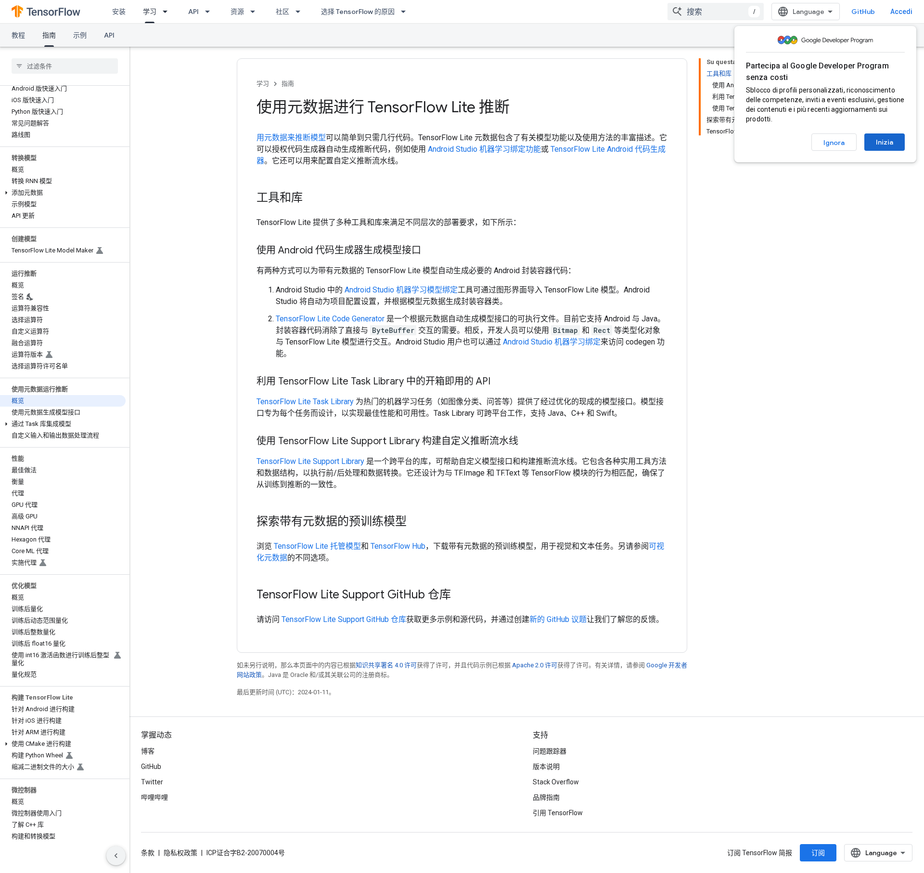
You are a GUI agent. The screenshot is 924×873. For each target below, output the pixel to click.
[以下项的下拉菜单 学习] (168, 11)
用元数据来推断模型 (291, 137)
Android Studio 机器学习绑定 (552, 341)
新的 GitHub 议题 (558, 619)
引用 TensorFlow (558, 813)
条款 (147, 853)
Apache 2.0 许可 (534, 665)
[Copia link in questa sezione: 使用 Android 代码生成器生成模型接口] (430, 251)
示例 (80, 35)
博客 (147, 751)
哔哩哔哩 (154, 797)
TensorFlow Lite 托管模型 (317, 546)
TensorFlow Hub (398, 546)
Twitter (152, 782)
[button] (63, 192)
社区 (282, 11)
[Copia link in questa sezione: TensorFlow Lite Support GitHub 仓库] (460, 595)
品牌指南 (546, 797)
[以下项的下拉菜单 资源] (255, 11)
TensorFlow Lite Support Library (310, 461)
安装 (119, 11)
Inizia (884, 142)
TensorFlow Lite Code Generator (330, 318)
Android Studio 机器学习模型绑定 (401, 289)
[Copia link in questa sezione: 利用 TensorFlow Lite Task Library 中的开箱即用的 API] (500, 382)
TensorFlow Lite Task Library (305, 401)
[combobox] (715, 11)
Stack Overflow (556, 782)
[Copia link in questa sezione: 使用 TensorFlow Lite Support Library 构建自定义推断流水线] (528, 442)
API (193, 11)
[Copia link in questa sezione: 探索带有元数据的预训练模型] (416, 522)
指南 (49, 35)
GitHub (863, 11)
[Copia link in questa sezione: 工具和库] (312, 198)
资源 (237, 11)
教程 (18, 35)
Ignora (834, 142)
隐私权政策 (180, 853)
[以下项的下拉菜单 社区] (300, 11)
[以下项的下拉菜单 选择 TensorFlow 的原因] (406, 11)
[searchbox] (65, 66)
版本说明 (546, 766)
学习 (149, 11)
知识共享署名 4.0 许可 (386, 665)
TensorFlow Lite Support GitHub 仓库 (344, 619)
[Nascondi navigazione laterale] (116, 855)
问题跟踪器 (549, 751)
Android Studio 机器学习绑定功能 (484, 149)
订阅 (818, 852)
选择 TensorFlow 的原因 (358, 11)
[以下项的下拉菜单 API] (210, 11)
